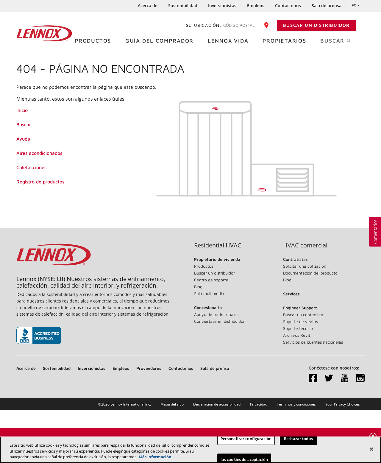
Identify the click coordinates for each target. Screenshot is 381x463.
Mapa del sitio (172, 404)
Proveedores (148, 368)
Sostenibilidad (182, 5)
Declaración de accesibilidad (217, 404)
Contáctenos (288, 5)
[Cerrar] (371, 449)
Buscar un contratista (303, 314)
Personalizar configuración (246, 438)
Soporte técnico (298, 328)
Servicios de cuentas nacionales (313, 341)
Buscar (23, 124)
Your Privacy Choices (342, 404)
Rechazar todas (298, 438)
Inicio (22, 110)
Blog (198, 286)
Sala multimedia (209, 293)
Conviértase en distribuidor (219, 321)
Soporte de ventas (300, 321)
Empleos (255, 5)
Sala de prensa (326, 5)
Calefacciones (31, 167)
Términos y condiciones (296, 404)
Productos (93, 41)
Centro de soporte (211, 279)
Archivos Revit (296, 335)
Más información (155, 456)
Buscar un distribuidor (316, 25)
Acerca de (147, 5)
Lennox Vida (228, 41)
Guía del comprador (159, 41)
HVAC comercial (305, 245)
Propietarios (284, 41)
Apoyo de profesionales (216, 314)
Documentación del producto (310, 272)
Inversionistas (222, 5)
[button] (375, 232)
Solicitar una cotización (304, 266)
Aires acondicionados (39, 153)
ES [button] (354, 5)
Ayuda (23, 138)
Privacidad (258, 404)
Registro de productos (40, 181)
